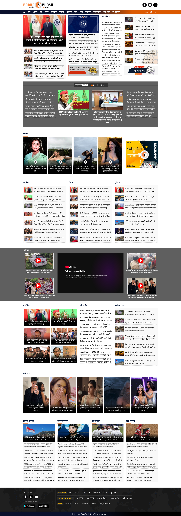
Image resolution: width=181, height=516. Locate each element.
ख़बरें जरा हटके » (120, 305)
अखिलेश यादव (127, 498)
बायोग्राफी (96, 493)
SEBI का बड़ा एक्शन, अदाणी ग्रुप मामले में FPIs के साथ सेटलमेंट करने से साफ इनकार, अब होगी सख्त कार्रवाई (38, 467)
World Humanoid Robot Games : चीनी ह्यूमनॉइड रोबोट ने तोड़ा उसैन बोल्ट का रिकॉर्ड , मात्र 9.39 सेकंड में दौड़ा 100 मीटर (72, 446)
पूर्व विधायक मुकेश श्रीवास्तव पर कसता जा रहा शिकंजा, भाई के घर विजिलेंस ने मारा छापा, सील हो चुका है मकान (141, 102)
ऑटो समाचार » (131, 421)
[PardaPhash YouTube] (150, 6)
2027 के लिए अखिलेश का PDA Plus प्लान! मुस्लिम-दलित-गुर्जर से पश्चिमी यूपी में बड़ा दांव (110, 35)
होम (29, 12)
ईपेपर (105, 493)
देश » (71, 182)
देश (41, 12)
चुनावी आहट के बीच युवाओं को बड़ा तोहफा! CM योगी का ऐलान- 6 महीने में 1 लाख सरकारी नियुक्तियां (112, 52)
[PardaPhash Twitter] (155, 6)
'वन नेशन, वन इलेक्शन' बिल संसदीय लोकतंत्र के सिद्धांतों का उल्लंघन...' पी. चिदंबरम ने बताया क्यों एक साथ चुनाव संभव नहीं (83, 61)
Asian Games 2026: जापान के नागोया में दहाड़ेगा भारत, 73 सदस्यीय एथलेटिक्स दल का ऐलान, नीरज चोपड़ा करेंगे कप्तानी (83, 49)
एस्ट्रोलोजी (96, 12)
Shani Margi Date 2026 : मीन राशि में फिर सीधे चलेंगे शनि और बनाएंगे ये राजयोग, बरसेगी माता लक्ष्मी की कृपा (112, 30)
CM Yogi (90, 498)
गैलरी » (25, 134)
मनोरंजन (87, 12)
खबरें (70, 493)
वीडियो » (27, 250)
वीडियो (77, 493)
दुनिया (46, 12)
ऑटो (81, 12)
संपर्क (76, 504)
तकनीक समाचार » (64, 421)
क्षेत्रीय (35, 12)
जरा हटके (106, 12)
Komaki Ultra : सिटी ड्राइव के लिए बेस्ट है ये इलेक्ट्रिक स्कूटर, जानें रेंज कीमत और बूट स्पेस (111, 46)
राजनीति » (26, 305)
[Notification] (146, 13)
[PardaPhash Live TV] (151, 12)
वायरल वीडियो (115, 498)
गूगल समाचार (114, 493)
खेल (75, 12)
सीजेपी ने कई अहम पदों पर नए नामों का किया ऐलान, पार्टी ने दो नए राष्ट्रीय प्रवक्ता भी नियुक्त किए (111, 63)
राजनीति (53, 12)
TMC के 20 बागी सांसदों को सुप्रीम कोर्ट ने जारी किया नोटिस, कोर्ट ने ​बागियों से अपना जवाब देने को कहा (111, 57)
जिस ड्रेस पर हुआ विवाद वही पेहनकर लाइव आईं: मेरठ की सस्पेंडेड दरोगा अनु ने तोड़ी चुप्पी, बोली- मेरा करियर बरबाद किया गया (141, 95)
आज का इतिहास (102, 498)
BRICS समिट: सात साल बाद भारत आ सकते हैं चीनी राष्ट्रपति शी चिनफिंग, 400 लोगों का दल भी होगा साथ (112, 24)
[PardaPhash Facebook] (144, 6)
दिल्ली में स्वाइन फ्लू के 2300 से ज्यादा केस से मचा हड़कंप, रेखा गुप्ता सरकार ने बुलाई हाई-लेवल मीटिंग (95, 313)
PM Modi (79, 498)
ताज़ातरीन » (106, 16)
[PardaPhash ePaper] (141, 74)
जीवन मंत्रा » (84, 305)
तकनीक (69, 12)
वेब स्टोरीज (115, 12)
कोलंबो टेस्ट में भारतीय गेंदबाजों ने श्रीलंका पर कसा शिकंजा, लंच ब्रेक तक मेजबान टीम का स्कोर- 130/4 (111, 74)
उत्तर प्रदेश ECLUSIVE (91, 85)
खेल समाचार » (97, 421)
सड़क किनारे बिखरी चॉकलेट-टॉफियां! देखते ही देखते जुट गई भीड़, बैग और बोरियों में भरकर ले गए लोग (40, 116)
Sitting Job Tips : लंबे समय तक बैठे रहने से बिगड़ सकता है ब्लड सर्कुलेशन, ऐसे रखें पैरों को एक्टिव (95, 327)
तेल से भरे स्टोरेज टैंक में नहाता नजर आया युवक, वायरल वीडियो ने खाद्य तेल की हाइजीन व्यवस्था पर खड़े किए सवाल (96, 348)
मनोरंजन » (26, 373)
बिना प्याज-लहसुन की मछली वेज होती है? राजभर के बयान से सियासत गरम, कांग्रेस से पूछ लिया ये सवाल (95, 362)
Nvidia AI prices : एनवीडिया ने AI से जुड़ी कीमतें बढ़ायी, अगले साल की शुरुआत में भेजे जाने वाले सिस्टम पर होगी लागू (39, 480)
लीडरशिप (85, 504)
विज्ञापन (93, 504)
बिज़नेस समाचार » (29, 421)
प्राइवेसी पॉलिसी (105, 504)
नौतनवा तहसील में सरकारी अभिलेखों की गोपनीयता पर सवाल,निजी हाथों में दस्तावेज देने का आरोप (111, 68)
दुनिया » (117, 182)
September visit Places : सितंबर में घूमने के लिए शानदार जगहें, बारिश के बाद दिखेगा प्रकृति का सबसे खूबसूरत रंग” (96, 334)
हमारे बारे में (68, 504)
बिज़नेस (61, 12)
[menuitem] (29, 12)
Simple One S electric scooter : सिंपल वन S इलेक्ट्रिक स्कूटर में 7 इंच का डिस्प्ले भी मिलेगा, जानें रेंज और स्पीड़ (141, 467)
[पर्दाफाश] (38, 8)
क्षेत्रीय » (26, 182)
